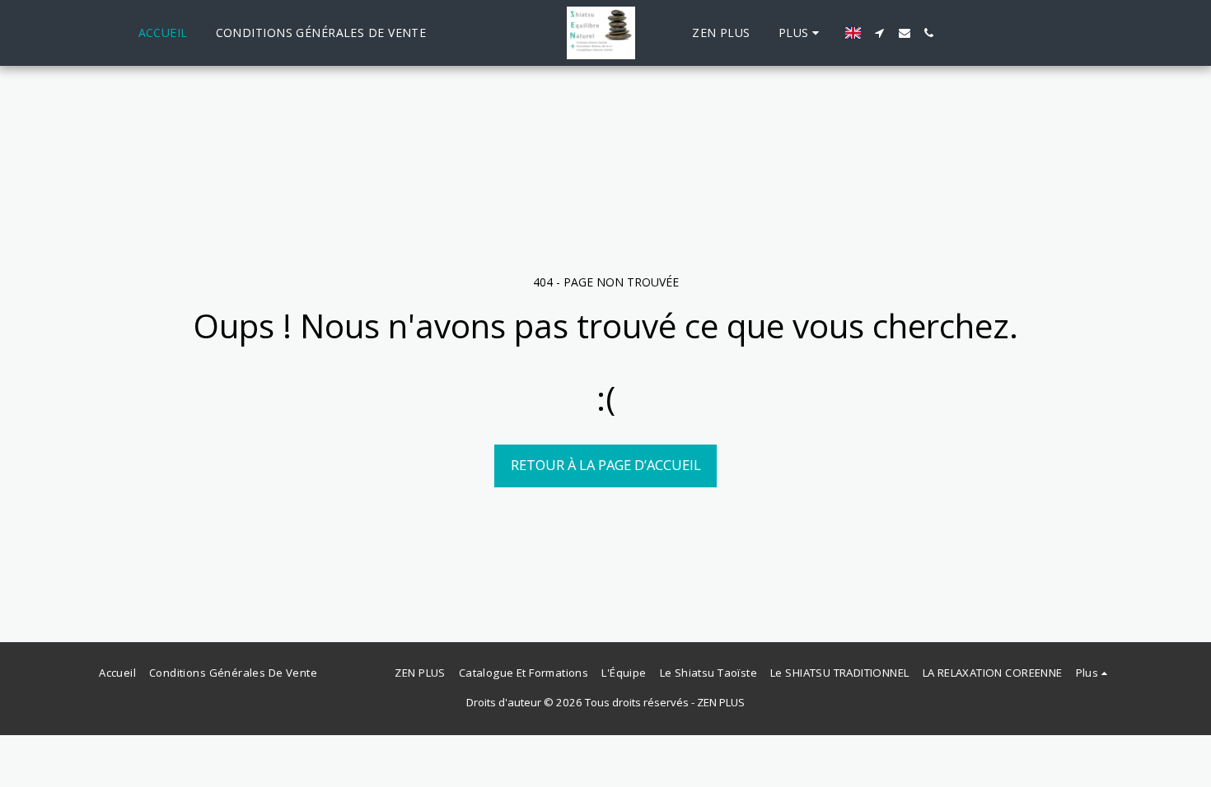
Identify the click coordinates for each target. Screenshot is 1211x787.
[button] (879, 33)
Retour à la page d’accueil (606, 464)
